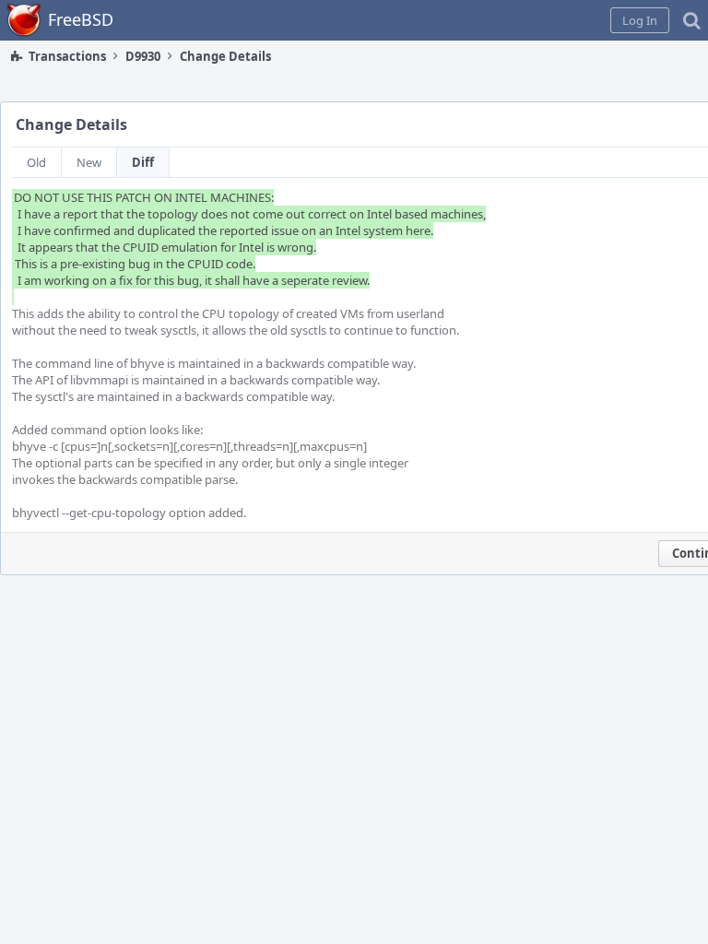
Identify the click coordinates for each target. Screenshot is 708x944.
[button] (639, 20)
